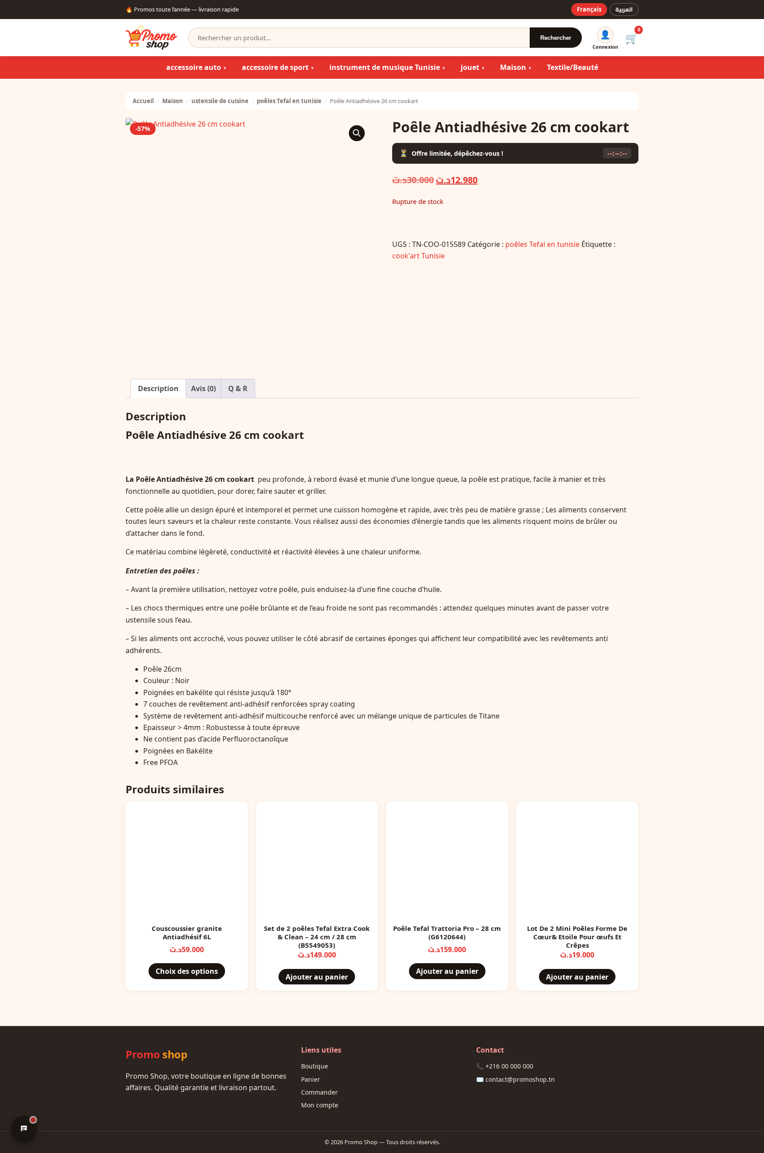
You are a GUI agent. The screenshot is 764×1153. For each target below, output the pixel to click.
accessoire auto (193, 67)
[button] (357, 133)
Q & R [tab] (238, 388)
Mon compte (319, 1105)
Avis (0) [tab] (203, 388)
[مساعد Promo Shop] (24, 1129)
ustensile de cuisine (219, 101)
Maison (513, 67)
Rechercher (555, 38)
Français (589, 9)
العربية (624, 9)
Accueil (143, 101)
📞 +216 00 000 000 (504, 1066)
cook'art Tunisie (418, 256)
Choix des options (187, 971)
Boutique (314, 1066)
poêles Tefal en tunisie (289, 101)
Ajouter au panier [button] (317, 977)
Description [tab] (158, 388)
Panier (310, 1079)
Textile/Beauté (572, 67)
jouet (470, 67)
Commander (319, 1092)
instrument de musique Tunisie (384, 67)
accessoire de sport (275, 67)
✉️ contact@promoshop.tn (515, 1079)
